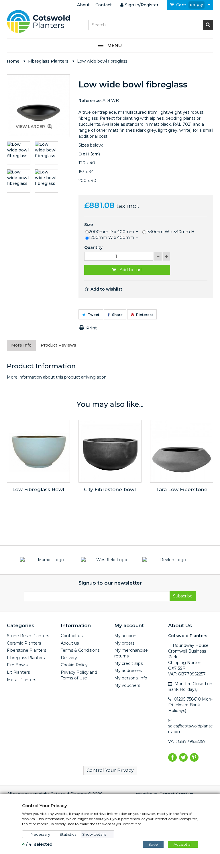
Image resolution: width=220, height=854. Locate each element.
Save (153, 844)
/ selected (37, 844)
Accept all (183, 844)
